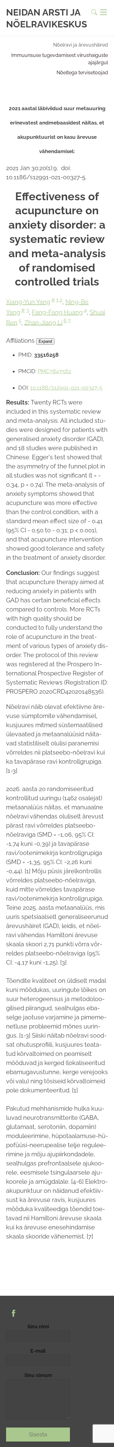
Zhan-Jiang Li (43, 322)
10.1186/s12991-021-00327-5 (66, 387)
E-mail (38, 1351)
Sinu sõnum (38, 1375)
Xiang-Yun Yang (28, 302)
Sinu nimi (38, 1327)
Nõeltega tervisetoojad (82, 72)
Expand (45, 341)
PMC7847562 (54, 371)
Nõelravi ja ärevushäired (80, 45)
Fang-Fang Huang (57, 312)
